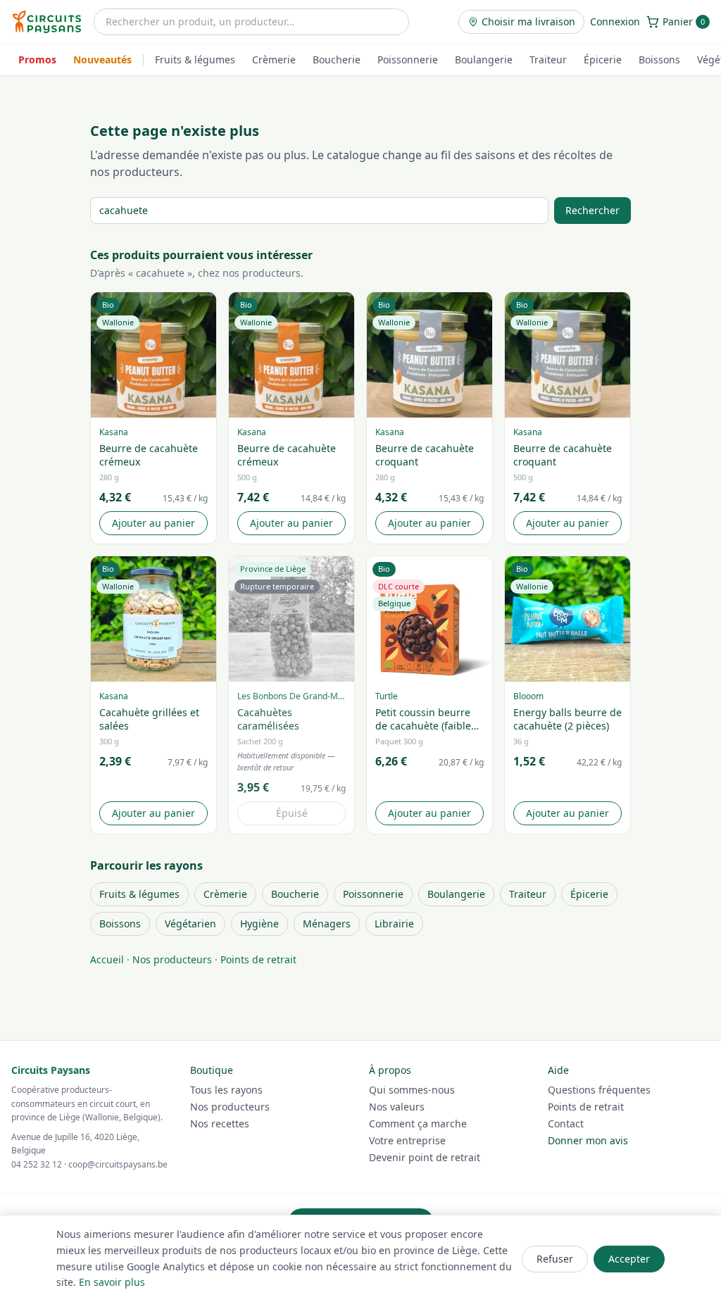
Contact (566, 1123)
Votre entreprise (407, 1140)
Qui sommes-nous (412, 1089)
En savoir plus (112, 1282)
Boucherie (336, 59)
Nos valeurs (397, 1106)
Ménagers (327, 923)
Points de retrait (258, 959)
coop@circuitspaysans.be (118, 1164)
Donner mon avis (588, 1140)
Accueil (107, 959)
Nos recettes (219, 1123)
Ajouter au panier (153, 523)
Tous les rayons (226, 1089)
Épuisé (292, 813)
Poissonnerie (407, 59)
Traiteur (548, 59)
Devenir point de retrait (424, 1157)
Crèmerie (274, 59)
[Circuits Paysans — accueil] (46, 22)
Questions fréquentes (599, 1089)
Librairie (394, 923)
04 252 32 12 (36, 1164)
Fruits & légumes (195, 59)
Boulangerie (484, 59)
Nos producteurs (172, 959)
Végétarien (190, 923)
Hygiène (259, 923)
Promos (37, 59)
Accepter (629, 1258)
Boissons (659, 59)
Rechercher (592, 210)
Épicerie (603, 59)
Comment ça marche (418, 1123)
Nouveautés (102, 59)
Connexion (615, 21)
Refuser (555, 1258)
